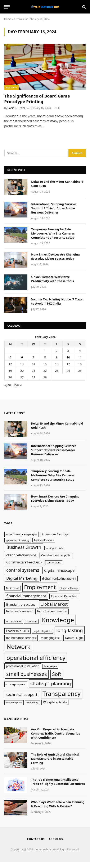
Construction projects (56, 555)
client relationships (21, 555)
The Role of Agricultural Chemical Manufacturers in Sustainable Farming (55, 758)
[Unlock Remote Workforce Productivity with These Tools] (15, 282)
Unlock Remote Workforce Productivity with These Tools (52, 279)
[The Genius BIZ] (45, 7)
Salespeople (50, 666)
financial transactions (20, 604)
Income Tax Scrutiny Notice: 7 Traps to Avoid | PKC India (57, 301)
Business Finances (44, 540)
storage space (15, 684)
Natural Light (74, 638)
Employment (40, 587)
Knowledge (58, 620)
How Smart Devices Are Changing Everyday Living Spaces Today (55, 256)
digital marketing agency (59, 578)
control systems (22, 570)
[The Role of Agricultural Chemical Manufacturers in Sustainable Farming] (15, 760)
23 (56, 371)
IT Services (31, 621)
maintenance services (21, 638)
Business (11, 87)
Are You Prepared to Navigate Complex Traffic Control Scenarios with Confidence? (55, 733)
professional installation (22, 666)
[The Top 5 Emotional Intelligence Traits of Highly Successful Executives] (15, 785)
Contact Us (36, 839)
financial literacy (69, 588)
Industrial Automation (52, 611)
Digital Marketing (21, 578)
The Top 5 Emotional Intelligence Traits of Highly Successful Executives (58, 782)
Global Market (54, 604)
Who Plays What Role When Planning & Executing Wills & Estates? (58, 804)
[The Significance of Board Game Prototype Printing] (45, 67)
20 (22, 371)
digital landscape (59, 570)
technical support (21, 694)
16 (56, 364)
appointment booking (18, 540)
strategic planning (50, 683)
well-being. (32, 702)
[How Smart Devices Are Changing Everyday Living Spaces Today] (15, 260)
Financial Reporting (64, 596)
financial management (26, 595)
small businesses (26, 674)
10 (68, 357)
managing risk (50, 638)
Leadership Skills (17, 631)
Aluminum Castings (55, 534)
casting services (54, 548)
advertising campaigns (21, 534)
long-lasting (69, 630)
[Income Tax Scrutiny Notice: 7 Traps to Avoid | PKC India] (15, 305)
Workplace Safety (55, 702)
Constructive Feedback (24, 562)
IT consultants (13, 621)
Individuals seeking (19, 611)
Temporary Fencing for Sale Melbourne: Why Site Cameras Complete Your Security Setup (53, 233)
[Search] (83, 6)
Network (18, 646)
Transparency (61, 693)
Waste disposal (14, 702)
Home (7, 19)
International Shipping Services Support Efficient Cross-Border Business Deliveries (53, 208)
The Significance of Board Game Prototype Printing (37, 98)
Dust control (12, 588)
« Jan (7, 385)
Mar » (18, 385)
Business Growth (23, 547)
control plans (54, 562)
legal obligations (42, 631)
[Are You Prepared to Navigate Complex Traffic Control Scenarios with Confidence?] (15, 735)
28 (33, 377)
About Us (56, 839)
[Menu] (7, 6)
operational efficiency (35, 658)
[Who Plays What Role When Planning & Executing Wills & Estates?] (15, 807)
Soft (56, 674)
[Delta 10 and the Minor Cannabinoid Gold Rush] (15, 187)
